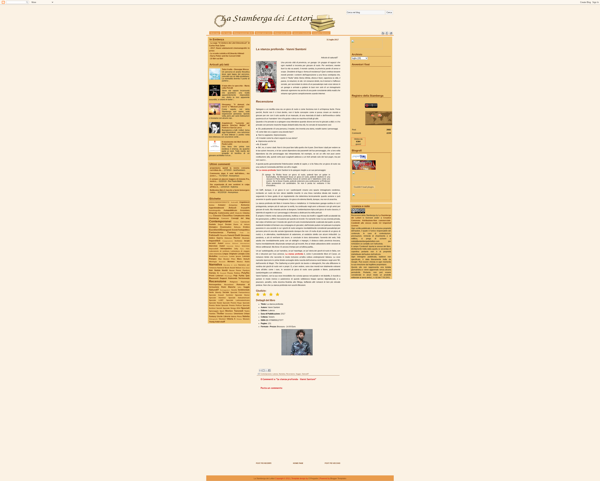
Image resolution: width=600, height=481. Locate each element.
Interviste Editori (233, 246)
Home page (298, 463)
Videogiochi (213, 319)
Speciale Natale (215, 303)
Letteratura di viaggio (240, 251)
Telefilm (212, 314)
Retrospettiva (215, 284)
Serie (211, 292)
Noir (211, 270)
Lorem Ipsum (235, 256)
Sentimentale (244, 290)
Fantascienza (216, 232)
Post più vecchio (332, 463)
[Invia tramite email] (260, 370)
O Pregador (313, 478)
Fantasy (231, 232)
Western (246, 319)
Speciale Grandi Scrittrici (221, 295)
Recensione (217, 281)
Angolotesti (244, 202)
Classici (217, 215)
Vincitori (222, 319)
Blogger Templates (338, 478)
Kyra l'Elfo (245, 249)
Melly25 (246, 259)
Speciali (245, 308)
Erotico (246, 227)
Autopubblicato (230, 210)
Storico (229, 311)
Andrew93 (234, 202)
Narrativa (215, 264)
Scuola (234, 290)
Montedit (222, 262)
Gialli (237, 235)
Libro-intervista (215, 254)
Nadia (247, 262)
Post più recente (263, 463)
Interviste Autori (217, 246)
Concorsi (225, 218)
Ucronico (229, 314)
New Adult (246, 268)
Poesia (230, 273)
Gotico (212, 238)
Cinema (246, 213)
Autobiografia (214, 210)
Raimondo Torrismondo (239, 278)
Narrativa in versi (230, 265)
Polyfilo (245, 273)
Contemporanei (220, 221)
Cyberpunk (245, 222)
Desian (228, 224)
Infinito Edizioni (231, 243)
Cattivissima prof (226, 213)
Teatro (247, 311)
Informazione (245, 243)
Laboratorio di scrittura (219, 251)
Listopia (241, 254)
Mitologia (213, 262)
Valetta (246, 316)
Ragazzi (223, 278)
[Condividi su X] (266, 370)
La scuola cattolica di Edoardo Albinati (227, 53)
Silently (218, 292)
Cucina (236, 222)
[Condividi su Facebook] (269, 370)
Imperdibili (214, 240)
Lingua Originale (229, 254)
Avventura (245, 210)
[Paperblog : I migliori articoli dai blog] (359, 159)
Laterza (275, 374)
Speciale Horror (242, 295)
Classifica (227, 215)
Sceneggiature (225, 290)
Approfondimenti (216, 208)
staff (222, 321)
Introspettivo (226, 249)
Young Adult (214, 322)
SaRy (239, 287)
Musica (240, 262)
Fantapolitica (244, 230)
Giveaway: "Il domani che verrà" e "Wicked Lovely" (236, 105)
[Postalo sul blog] (263, 370)
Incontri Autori (216, 243)
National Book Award (226, 268)
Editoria (237, 227)
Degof (220, 224)
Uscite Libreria (223, 316)
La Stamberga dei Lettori (264, 478)
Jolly (236, 249)
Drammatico (225, 227)
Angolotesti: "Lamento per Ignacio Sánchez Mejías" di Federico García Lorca (236, 125)
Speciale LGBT (216, 300)
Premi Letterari (216, 276)
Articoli (232, 207)
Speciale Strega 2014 (231, 308)
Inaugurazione (227, 241)
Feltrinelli (214, 235)
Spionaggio (214, 311)
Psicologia (228, 276)
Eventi (235, 230)
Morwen (231, 262)
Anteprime (233, 205)
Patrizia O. (214, 273)
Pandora (246, 270)
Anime (211, 205)
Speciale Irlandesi (217, 298)
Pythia (241, 276)
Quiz (248, 276)
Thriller (220, 313)
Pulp (235, 276)
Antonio (245, 205)
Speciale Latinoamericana (238, 300)
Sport (222, 311)
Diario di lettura (241, 224)
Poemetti (223, 273)
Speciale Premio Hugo (232, 303)
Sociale (225, 292)
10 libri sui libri (216, 59)
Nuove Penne (235, 270)
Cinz (210, 216)
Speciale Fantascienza (240, 292)
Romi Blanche (228, 287)
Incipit (247, 241)
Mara (239, 259)
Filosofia (223, 235)
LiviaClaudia (223, 256)
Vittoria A (231, 319)
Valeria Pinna (236, 316)
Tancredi (238, 311)
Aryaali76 (245, 208)
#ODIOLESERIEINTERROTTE (219, 202)
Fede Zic (245, 232)
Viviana (239, 319)
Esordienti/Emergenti (220, 229)
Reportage (245, 282)
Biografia (213, 213)
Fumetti (231, 235)
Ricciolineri (228, 285)
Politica (237, 273)
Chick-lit (238, 213)
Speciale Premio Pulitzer (231, 305)
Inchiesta (238, 241)
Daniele (212, 224)
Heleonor (228, 238)
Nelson (238, 268)
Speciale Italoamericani (239, 298)
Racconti (214, 278)
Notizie (217, 270)
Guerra (220, 238)
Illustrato (246, 238)
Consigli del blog (240, 218)
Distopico (213, 227)
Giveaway (245, 235)
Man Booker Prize (226, 259)
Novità (225, 270)
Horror (237, 238)
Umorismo (238, 314)
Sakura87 (214, 289)
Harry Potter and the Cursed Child (225, 56)
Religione (234, 282)
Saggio (246, 287)
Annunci (221, 205)
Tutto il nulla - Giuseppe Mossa (235, 69)
